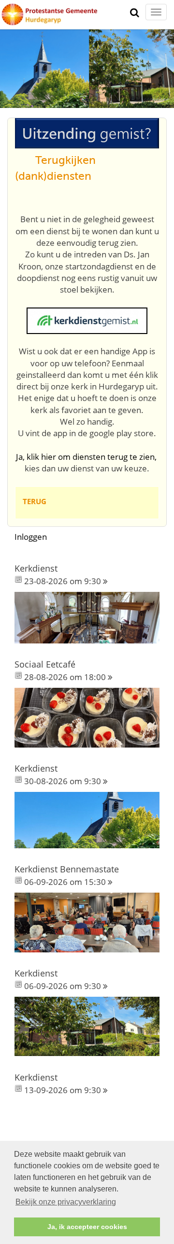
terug (34, 501)
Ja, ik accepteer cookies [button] (87, 1227)
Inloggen (30, 536)
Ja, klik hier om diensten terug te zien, (86, 456)
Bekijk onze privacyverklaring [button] (65, 1202)
